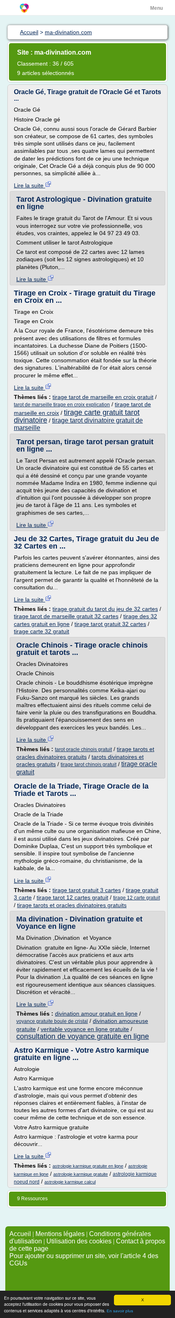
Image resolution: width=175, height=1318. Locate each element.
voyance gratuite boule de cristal (52, 1021)
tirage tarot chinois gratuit (88, 764)
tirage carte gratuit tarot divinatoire (77, 416)
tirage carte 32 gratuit (41, 631)
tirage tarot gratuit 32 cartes (110, 624)
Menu (156, 8)
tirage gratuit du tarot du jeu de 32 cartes (105, 609)
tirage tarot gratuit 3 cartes (86, 890)
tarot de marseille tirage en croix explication (62, 405)
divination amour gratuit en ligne (96, 1013)
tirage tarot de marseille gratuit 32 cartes (66, 616)
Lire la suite (29, 185)
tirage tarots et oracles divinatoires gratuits (72, 905)
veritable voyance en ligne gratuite (85, 1029)
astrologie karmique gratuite (80, 1174)
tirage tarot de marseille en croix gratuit (102, 397)
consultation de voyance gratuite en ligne (82, 1036)
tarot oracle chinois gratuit (83, 749)
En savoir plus (120, 1311)
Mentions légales (60, 1233)
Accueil (20, 1233)
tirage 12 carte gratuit (136, 898)
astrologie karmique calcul (70, 1181)
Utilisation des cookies (79, 1241)
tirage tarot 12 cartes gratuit (72, 897)
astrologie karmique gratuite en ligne (87, 1166)
